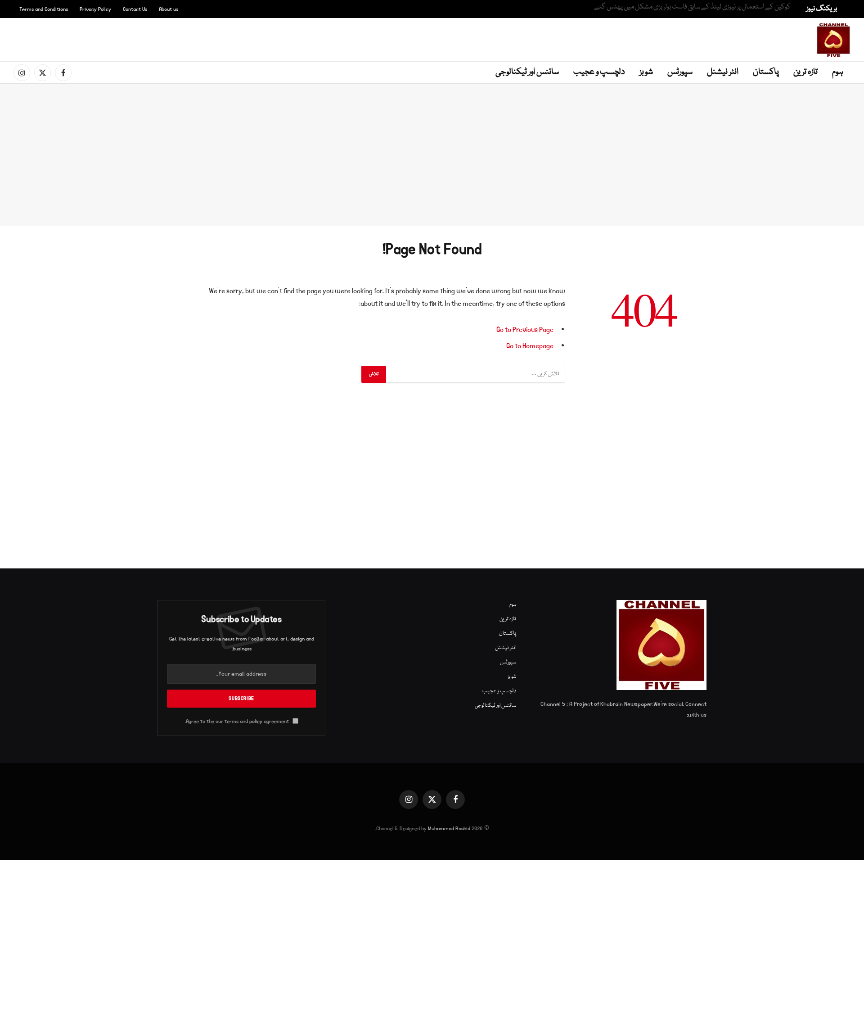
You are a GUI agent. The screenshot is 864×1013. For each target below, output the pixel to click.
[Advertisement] (434, 38)
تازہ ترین (805, 72)
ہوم (837, 72)
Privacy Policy (95, 9)
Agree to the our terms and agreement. (237, 721)
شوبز (646, 72)
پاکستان (766, 72)
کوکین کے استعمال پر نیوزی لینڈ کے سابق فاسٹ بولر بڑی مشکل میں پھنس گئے (692, 7)
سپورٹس (680, 72)
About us (168, 9)
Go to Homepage (530, 346)
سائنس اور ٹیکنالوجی (527, 72)
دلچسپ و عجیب (599, 72)
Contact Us (135, 9)
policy (255, 721)
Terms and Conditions (43, 9)
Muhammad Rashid (449, 828)
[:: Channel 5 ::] (833, 40)
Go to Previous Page (525, 330)
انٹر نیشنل (722, 72)
